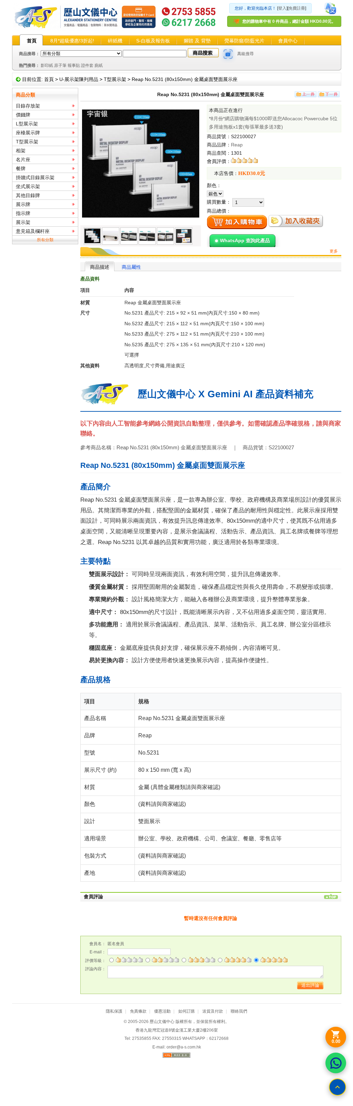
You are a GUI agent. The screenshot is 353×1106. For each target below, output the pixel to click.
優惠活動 (162, 1011)
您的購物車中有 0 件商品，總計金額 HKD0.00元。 (289, 21)
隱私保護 (114, 1011)
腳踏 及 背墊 (197, 40)
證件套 (87, 65)
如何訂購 (186, 1011)
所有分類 (45, 239)
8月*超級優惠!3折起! (72, 40)
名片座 (23, 159)
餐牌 (21, 168)
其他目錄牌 (28, 195)
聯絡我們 (239, 1011)
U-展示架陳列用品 (78, 79)
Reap (237, 144)
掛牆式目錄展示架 (35, 177)
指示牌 (23, 213)
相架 (21, 150)
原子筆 (60, 65)
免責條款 (138, 1011)
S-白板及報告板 (153, 40)
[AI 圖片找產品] (228, 54)
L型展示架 (27, 123)
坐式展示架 (28, 186)
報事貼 (74, 65)
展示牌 (23, 204)
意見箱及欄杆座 (33, 231)
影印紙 (47, 65)
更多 (334, 251)
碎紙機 (115, 40)
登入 (282, 8)
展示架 (23, 222)
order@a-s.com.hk (184, 1047)
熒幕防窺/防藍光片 (244, 40)
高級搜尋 (245, 53)
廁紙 (98, 65)
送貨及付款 (212, 1011)
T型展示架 (115, 79)
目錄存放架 (28, 106)
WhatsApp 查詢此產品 (245, 240)
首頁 (32, 40)
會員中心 (287, 40)
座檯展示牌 (28, 132)
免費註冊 (297, 8)
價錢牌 (23, 114)
